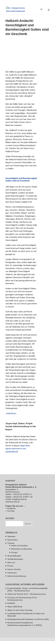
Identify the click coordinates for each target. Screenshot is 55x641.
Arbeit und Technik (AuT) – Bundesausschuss (26, 594)
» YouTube (10, 511)
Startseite (11, 536)
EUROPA (11, 603)
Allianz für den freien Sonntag (19, 610)
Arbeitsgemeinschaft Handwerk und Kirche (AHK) (28, 619)
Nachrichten (12, 540)
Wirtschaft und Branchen (21, 549)
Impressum (12, 573)
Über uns (11, 562)
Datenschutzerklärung (16, 576)
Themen (10, 543)
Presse (10, 566)
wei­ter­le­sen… (11, 413)
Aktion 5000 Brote (14, 607)
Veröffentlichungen (15, 559)
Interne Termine (14, 569)
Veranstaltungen (14, 556)
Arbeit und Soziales (19, 545)
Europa (14, 552)
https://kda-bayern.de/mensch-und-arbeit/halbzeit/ (17, 448)
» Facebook (10, 508)
